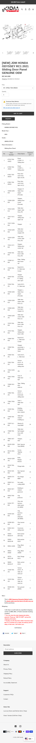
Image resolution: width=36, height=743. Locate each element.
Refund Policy (7, 678)
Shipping (4, 79)
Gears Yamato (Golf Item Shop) (12, 715)
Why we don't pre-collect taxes (11, 107)
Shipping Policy (7, 673)
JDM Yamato (20, 737)
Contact (5, 699)
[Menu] (33, 9)
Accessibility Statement (10, 682)
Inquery (8, 118)
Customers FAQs (8, 694)
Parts (3, 84)
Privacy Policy (7, 669)
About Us (6, 664)
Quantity (4, 91)
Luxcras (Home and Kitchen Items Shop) (15, 711)
